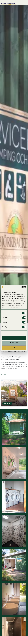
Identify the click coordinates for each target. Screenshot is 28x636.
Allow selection (14, 342)
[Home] (9, 3)
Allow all (14, 337)
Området (3, 374)
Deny (14, 347)
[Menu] (25, 2)
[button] (14, 429)
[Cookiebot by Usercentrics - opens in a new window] (20, 287)
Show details (20, 333)
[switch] (24, 317)
